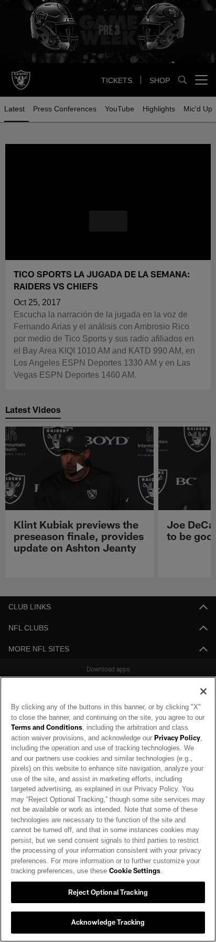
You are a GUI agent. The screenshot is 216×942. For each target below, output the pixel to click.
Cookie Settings (105, 870)
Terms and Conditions (46, 727)
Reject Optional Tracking (108, 892)
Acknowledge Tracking (108, 922)
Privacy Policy (154, 737)
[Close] (203, 691)
